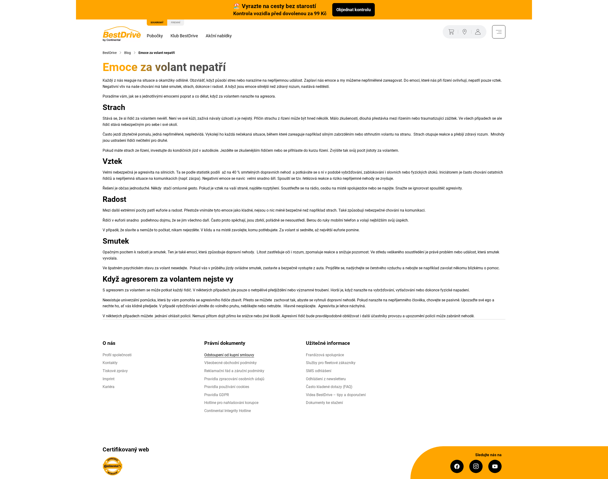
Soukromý (157, 22)
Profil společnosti (117, 355)
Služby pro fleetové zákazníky (331, 362)
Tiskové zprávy (115, 371)
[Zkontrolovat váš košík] (450, 31)
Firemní (175, 22)
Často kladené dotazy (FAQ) (329, 386)
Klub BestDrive (184, 35)
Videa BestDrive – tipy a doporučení (336, 395)
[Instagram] (476, 466)
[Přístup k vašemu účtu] (478, 31)
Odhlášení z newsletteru (326, 379)
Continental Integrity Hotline (227, 410)
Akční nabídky (219, 35)
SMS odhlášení (318, 371)
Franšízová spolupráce (325, 355)
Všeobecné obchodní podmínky (230, 362)
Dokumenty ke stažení (324, 402)
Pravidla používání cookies (226, 386)
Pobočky (155, 35)
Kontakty (110, 362)
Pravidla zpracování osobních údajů (234, 379)
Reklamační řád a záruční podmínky (234, 371)
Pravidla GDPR (216, 395)
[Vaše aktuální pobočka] (464, 31)
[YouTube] (495, 466)
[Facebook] (457, 466)
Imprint (108, 379)
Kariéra (108, 386)
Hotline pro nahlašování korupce (231, 402)
